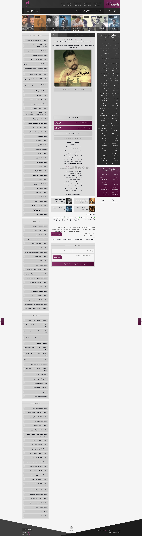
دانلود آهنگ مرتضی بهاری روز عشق (38, 503)
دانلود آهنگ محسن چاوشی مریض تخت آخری (36, 304)
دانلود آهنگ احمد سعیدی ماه (40, 440)
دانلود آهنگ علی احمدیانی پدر (40, 408)
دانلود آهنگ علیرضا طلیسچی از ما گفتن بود (36, 270)
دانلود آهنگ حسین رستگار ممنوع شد (38, 499)
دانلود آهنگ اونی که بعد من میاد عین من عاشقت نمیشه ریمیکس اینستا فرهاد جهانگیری (35, 113)
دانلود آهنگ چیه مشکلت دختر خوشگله (37, 123)
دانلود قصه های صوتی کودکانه (39, 210)
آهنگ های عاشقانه (56, 239)
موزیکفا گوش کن (56, 234)
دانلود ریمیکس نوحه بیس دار (40, 379)
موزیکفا (112, 4)
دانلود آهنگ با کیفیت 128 (82, 128)
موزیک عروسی (43, 512)
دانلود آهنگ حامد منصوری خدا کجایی (38, 108)
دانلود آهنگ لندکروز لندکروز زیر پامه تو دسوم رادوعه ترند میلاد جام (36, 46)
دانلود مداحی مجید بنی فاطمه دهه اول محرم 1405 (36, 348)
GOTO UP (71, 531)
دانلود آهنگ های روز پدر (41, 214)
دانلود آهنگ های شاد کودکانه (39, 206)
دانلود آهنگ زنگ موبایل (41, 162)
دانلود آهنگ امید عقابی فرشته (39, 243)
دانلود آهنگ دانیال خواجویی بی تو (38, 74)
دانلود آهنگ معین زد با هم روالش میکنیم (36, 278)
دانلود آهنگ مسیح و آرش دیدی (39, 91)
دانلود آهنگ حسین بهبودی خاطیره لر (82, 35)
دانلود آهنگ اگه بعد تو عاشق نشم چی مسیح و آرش (35, 80)
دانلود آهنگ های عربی (41, 180)
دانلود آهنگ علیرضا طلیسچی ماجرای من (37, 100)
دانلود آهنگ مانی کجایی (41, 421)
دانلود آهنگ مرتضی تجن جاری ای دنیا (38, 471)
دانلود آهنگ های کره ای (41, 188)
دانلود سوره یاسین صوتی (41, 396)
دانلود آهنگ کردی (42, 145)
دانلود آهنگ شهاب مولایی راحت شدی (38, 466)
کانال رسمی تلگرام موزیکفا (73, 133)
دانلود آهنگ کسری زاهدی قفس (39, 261)
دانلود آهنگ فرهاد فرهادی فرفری (39, 430)
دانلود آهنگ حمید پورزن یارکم (39, 119)
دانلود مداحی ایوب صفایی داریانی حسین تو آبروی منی (36, 326)
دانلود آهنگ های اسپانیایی (40, 184)
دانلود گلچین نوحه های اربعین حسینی (37, 320)
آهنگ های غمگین (67, 239)
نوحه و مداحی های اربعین (41, 383)
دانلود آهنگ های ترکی (41, 158)
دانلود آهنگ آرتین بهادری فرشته (39, 60)
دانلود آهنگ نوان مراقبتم (40, 425)
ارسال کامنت (57, 257)
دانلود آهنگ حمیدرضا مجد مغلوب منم (37, 51)
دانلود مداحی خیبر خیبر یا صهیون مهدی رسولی (35, 309)
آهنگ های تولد (78, 239)
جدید (76, 39)
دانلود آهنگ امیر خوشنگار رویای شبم (38, 453)
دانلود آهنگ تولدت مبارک (41, 141)
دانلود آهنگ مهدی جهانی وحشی (39, 445)
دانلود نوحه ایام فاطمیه (41, 149)
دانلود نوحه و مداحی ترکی (41, 375)
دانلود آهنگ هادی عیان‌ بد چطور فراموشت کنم (35, 252)
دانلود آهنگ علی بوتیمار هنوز (40, 55)
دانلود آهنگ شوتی (42, 167)
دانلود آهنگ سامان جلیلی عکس (39, 479)
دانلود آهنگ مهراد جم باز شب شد (39, 248)
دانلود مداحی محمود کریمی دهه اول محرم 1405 (36, 354)
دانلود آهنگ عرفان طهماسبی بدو (39, 291)
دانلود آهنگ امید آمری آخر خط (40, 257)
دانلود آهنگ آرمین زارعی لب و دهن (38, 287)
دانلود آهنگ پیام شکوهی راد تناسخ (38, 300)
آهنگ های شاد (90, 239)
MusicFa (111, 11)
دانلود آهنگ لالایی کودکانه (40, 171)
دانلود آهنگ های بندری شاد (40, 175)
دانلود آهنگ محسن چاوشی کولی (39, 296)
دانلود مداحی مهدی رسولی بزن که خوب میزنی (36, 274)
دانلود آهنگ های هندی (41, 197)
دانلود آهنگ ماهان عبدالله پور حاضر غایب (37, 462)
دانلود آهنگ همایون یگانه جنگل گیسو (37, 132)
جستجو (27, 7)
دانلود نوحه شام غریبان (41, 343)
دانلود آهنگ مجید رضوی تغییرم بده (38, 282)
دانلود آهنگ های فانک (41, 265)
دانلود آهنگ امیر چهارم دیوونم (39, 475)
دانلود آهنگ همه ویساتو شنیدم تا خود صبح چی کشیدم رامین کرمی (36, 86)
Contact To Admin (27, 529)
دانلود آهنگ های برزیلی (41, 201)
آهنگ (54, 35)
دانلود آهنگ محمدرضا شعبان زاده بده (38, 490)
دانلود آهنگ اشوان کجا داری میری (38, 417)
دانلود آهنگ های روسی (41, 193)
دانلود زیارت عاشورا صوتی (41, 392)
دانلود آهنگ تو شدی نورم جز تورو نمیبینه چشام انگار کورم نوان (37, 435)
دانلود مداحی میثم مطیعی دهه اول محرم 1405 (35, 360)
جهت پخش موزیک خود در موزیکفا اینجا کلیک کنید (33, 11)
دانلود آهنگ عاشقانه (42, 154)
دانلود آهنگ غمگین (42, 136)
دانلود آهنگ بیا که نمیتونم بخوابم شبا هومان (35, 64)
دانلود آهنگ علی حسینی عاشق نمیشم (37, 413)
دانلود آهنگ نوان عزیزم (41, 95)
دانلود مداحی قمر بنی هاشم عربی (39, 364)
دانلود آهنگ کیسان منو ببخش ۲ (39, 449)
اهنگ (75, 41)
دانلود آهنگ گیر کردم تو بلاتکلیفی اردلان (37, 40)
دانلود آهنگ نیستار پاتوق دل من (39, 458)
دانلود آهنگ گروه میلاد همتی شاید (38, 494)
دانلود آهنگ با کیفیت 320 (81, 123)
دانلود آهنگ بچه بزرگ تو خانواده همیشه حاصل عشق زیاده (35, 69)
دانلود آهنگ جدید (42, 516)
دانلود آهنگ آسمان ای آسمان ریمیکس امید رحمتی (36, 484)
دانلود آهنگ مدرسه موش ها (40, 128)
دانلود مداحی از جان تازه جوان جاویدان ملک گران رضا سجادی (35, 332)
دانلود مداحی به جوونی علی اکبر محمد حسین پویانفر (36, 369)
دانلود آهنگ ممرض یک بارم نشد (39, 104)
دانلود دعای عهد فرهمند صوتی (39, 388)
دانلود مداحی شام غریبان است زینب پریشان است (36, 338)
